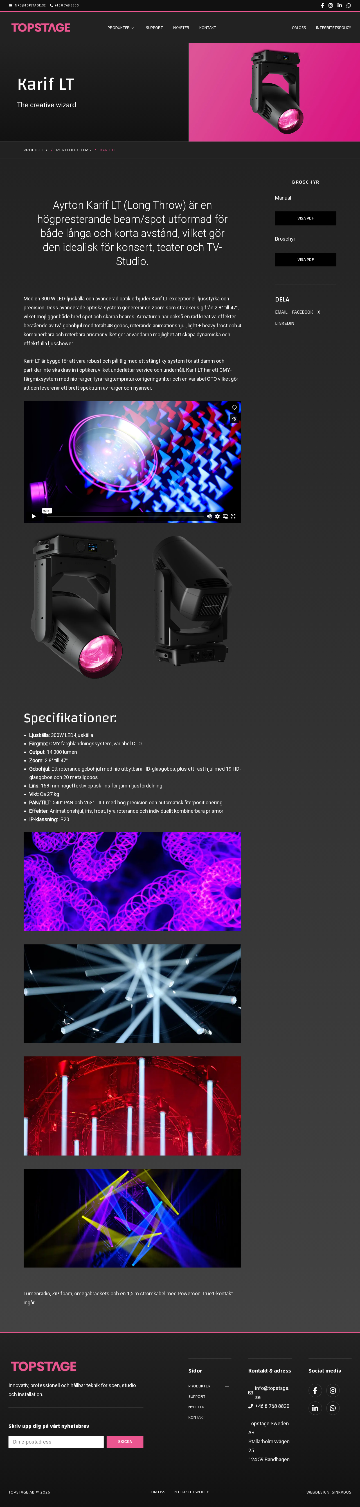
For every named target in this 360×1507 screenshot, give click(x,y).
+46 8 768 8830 (67, 5)
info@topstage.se (30, 5)
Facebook (302, 312)
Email (281, 312)
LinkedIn (284, 323)
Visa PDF (306, 259)
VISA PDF (306, 218)
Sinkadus (342, 1492)
